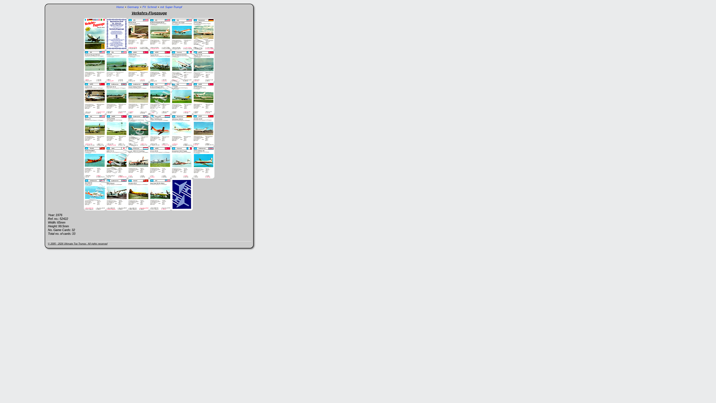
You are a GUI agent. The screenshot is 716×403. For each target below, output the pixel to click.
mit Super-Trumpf (171, 7)
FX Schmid (149, 7)
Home (120, 7)
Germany (133, 7)
